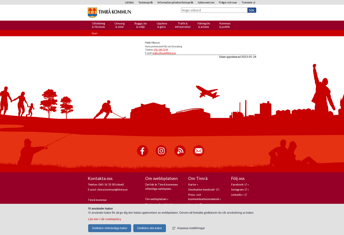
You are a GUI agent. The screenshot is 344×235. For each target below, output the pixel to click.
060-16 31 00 (106, 184)
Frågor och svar (228, 2)
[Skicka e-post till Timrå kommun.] (198, 155)
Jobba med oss (206, 2)
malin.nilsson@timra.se (164, 52)
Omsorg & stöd (119, 25)
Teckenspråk (145, 2)
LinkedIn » (239, 194)
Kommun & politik (224, 25)
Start (94, 33)
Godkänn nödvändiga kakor (109, 228)
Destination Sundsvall (203, 189)
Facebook (239, 184)
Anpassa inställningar (191, 228)
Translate (248, 2)
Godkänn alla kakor (149, 228)
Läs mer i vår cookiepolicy (104, 219)
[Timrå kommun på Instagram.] (161, 155)
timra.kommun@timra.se (112, 189)
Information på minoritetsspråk (175, 2)
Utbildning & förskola (98, 25)
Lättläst (129, 2)
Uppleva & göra (162, 25)
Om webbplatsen (155, 199)
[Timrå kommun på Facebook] (142, 155)
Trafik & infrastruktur (183, 25)
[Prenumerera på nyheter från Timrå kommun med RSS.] (180, 155)
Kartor (192, 184)
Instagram (239, 189)
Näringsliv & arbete (203, 25)
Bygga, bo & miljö (140, 25)
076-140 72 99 (161, 49)
